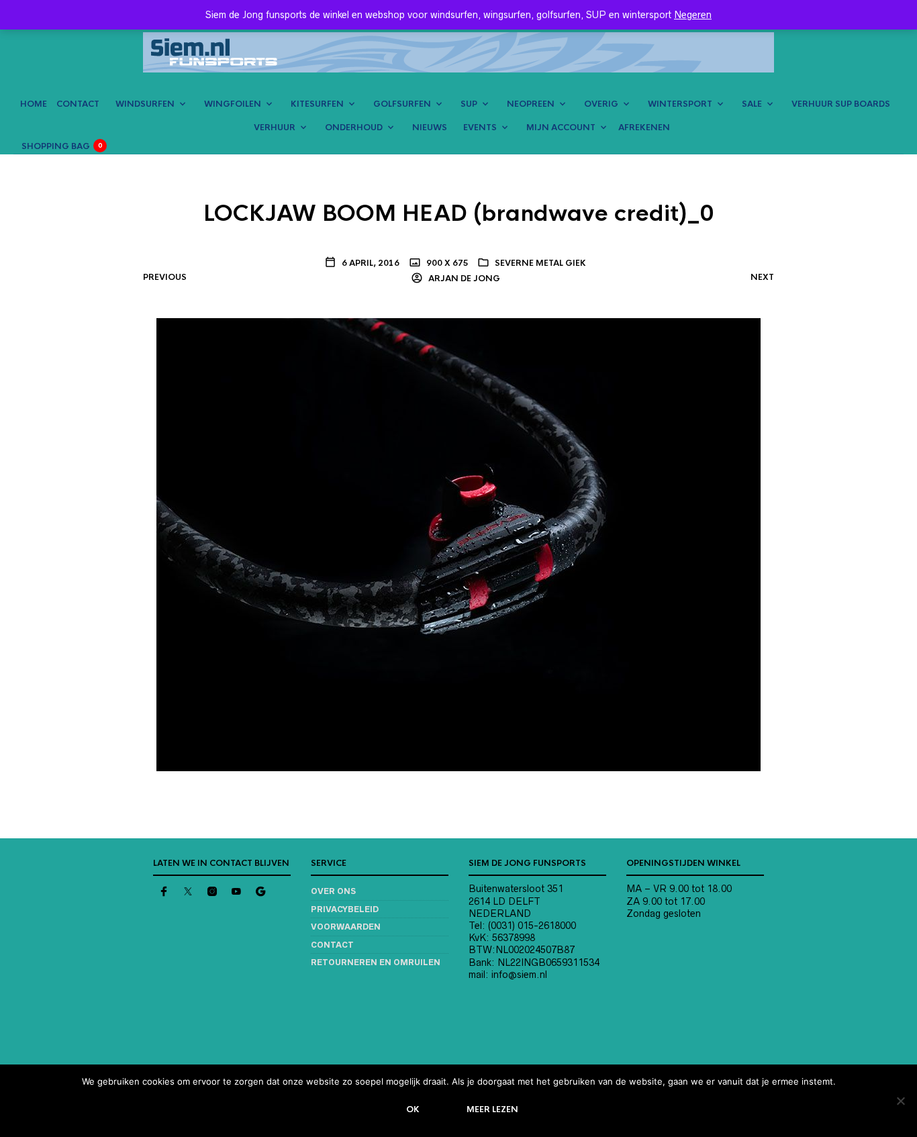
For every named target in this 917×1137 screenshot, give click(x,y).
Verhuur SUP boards (840, 104)
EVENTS (480, 127)
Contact (332, 944)
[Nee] (900, 1100)
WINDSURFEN (145, 104)
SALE (752, 104)
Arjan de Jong (463, 278)
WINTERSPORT (680, 104)
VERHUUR (274, 127)
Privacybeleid (345, 909)
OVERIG (601, 104)
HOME (33, 104)
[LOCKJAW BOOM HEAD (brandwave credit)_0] (458, 543)
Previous (165, 277)
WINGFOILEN (232, 104)
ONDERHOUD (354, 127)
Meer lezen (492, 1109)
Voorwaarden (346, 926)
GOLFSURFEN (402, 104)
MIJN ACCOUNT (560, 127)
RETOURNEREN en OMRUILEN (375, 962)
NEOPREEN (530, 104)
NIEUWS (429, 127)
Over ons (333, 891)
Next (762, 277)
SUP (469, 104)
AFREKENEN (644, 127)
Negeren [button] (693, 14)
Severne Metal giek (540, 263)
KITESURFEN (317, 104)
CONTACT (77, 104)
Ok (413, 1109)
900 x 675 (446, 263)
